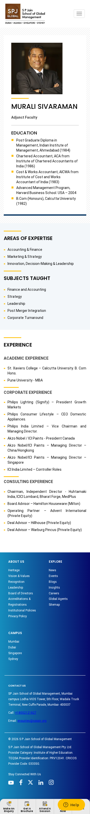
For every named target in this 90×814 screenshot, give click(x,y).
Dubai (12, 647)
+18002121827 (25, 712)
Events (53, 576)
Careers (54, 593)
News (52, 570)
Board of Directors (20, 593)
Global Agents (58, 599)
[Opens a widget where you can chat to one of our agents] (71, 805)
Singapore (15, 653)
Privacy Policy (17, 616)
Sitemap (54, 604)
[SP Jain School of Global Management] (27, 13)
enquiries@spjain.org (32, 721)
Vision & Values (19, 576)
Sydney (13, 659)
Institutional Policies (22, 610)
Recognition (16, 582)
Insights (54, 587)
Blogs (53, 582)
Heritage (14, 570)
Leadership (15, 587)
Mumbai (13, 641)
